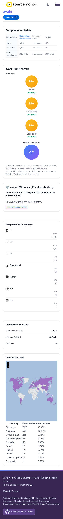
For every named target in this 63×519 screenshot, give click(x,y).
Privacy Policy (25, 484)
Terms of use (9, 484)
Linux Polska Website (49, 504)
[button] (48, 5)
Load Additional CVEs (16, 207)
